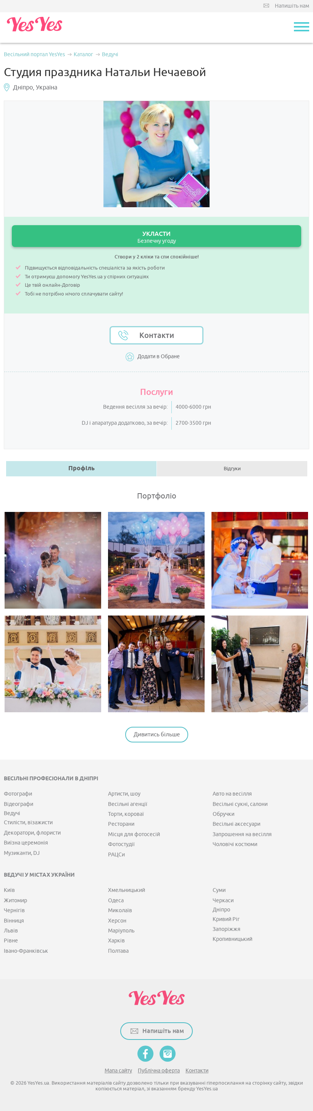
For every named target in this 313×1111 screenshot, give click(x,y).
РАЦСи (116, 854)
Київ (9, 890)
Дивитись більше (157, 734)
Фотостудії (121, 844)
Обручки (223, 814)
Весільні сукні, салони (240, 804)
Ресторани (121, 824)
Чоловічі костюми (235, 844)
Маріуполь (121, 930)
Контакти (156, 335)
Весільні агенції (127, 804)
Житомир (15, 900)
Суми (219, 890)
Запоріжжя (226, 929)
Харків (116, 940)
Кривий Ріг (226, 919)
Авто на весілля (232, 794)
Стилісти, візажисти (28, 822)
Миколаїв (120, 910)
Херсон (117, 921)
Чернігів (14, 910)
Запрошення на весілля (242, 834)
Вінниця (14, 921)
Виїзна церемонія (26, 843)
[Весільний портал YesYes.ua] (34, 27)
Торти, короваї (126, 814)
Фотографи (18, 794)
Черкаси (223, 900)
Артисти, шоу (124, 794)
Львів (11, 930)
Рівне (11, 940)
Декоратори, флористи (32, 833)
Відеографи (18, 804)
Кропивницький (232, 939)
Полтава (118, 951)
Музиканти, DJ (22, 853)
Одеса (116, 900)
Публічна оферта (159, 1070)
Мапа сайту (118, 1070)
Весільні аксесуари (236, 824)
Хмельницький (126, 890)
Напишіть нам (292, 6)
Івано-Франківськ (26, 951)
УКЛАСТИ (156, 237)
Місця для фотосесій (134, 834)
